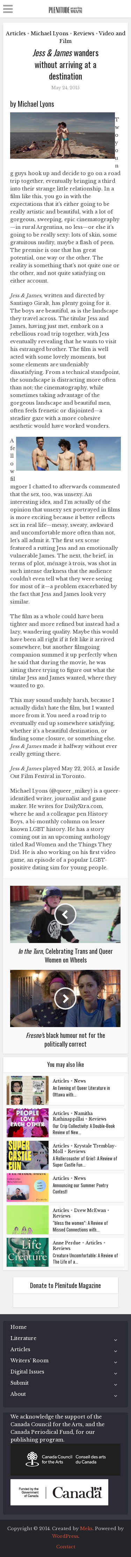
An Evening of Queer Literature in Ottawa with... (81, 1091)
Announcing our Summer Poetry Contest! (80, 1188)
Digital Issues (27, 1372)
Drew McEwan (90, 1210)
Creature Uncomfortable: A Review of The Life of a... (85, 1258)
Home (18, 1327)
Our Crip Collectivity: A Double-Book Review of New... (84, 1129)
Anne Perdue (67, 1242)
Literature (23, 1338)
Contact (65, 1547)
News (80, 1081)
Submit (19, 1383)
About (18, 1394)
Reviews (83, 33)
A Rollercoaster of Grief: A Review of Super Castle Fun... (85, 1161)
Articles (16, 33)
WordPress (65, 1536)
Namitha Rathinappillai (73, 1116)
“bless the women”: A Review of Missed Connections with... (80, 1226)
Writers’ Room (29, 1360)
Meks (86, 1529)
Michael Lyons (49, 33)
